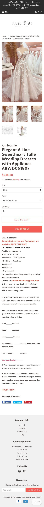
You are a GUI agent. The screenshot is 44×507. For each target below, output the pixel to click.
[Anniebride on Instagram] (24, 472)
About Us (22, 425)
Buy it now (22, 229)
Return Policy (22, 453)
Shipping (15, 179)
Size (3, 185)
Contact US (22, 428)
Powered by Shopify (33, 497)
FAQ (22, 435)
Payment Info (22, 431)
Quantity (5, 206)
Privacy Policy (22, 450)
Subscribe (34, 490)
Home (4, 36)
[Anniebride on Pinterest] (19, 472)
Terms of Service (22, 459)
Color (4, 196)
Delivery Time (22, 456)
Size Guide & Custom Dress (22, 446)
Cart (40, 12)
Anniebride (21, 497)
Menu (7, 12)
